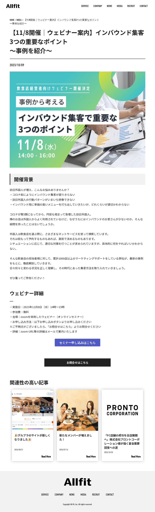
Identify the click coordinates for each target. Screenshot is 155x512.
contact (144, 6)
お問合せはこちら (77, 362)
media (119, 6)
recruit (131, 6)
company (97, 6)
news (109, 6)
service (85, 6)
